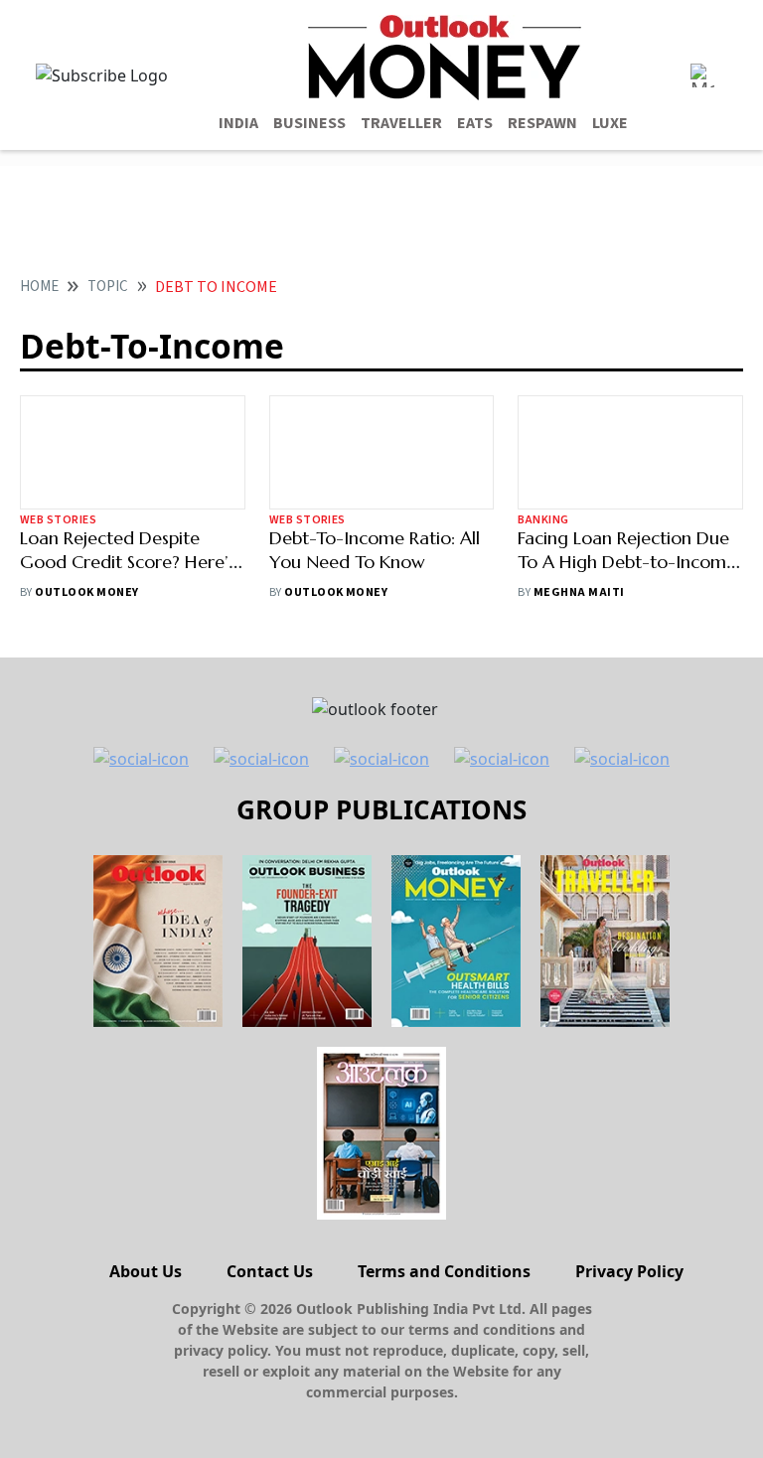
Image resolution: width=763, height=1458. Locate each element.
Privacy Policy (629, 1271)
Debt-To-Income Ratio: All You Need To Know (374, 549)
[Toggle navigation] (702, 75)
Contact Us (270, 1271)
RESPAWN (542, 123)
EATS (475, 123)
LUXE (610, 123)
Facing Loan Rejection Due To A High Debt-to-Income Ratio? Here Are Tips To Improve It (627, 573)
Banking (543, 519)
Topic (107, 286)
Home (39, 286)
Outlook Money (86, 592)
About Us (145, 1271)
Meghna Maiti (579, 592)
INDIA (238, 123)
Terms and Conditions (444, 1271)
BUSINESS (309, 123)
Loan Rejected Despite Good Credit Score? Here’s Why (127, 561)
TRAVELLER (401, 123)
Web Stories (58, 519)
